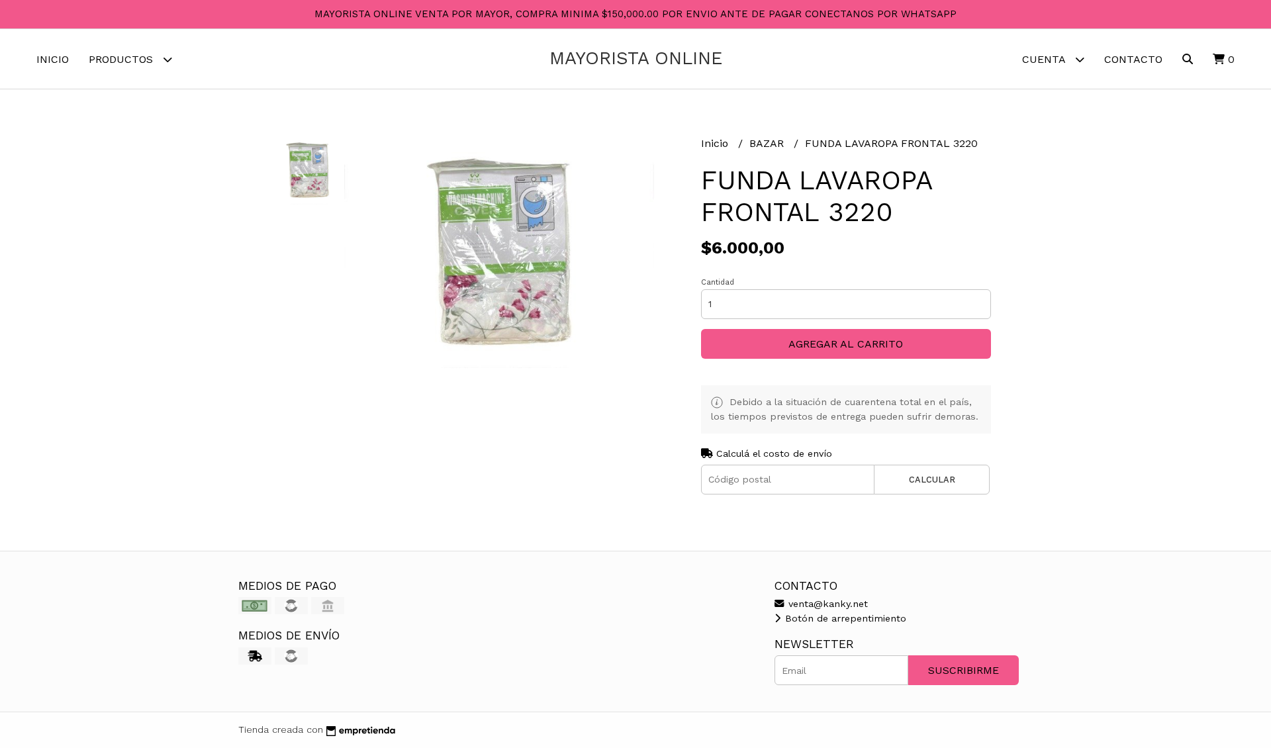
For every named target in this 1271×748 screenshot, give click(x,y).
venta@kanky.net (826, 603)
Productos (122, 59)
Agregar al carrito (845, 344)
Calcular (932, 480)
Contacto (1133, 59)
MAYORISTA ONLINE (635, 58)
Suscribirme (963, 670)
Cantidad (717, 282)
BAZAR (768, 143)
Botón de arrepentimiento (844, 618)
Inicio (52, 59)
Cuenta (1045, 59)
